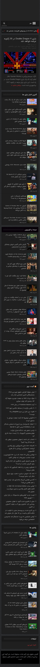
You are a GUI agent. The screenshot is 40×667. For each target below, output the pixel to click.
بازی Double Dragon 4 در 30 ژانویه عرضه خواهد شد (20, 40)
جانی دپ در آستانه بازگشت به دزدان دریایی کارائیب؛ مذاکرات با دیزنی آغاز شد (15, 299)
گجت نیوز (30, 386)
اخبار (32, 46)
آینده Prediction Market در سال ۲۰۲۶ (22, 404)
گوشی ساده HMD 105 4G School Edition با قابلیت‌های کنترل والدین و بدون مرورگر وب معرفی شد (20, 489)
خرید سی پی (32, 645)
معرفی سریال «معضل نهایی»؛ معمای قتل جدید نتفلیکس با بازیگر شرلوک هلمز (15, 362)
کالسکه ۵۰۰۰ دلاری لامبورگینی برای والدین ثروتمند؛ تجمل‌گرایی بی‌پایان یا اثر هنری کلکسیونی (21, 448)
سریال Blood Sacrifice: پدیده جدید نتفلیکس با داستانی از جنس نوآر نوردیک (15, 131)
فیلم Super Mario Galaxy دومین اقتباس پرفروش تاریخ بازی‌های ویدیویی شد (16, 374)
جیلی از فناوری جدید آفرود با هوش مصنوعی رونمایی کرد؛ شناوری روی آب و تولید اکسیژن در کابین (20, 504)
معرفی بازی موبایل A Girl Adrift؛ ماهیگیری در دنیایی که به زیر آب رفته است (16, 605)
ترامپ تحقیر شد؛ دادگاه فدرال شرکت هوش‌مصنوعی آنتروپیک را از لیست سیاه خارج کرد (19, 433)
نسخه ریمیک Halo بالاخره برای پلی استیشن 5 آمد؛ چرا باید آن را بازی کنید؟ (16, 573)
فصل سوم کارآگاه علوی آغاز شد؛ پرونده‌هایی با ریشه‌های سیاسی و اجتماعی (16, 266)
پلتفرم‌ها (24, 48)
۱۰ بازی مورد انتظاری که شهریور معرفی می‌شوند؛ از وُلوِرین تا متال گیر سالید (15, 186)
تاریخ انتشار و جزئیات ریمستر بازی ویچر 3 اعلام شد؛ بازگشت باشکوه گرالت (15, 143)
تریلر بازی (17, 46)
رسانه (29, 48)
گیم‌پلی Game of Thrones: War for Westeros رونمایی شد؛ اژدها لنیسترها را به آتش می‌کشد (15, 208)
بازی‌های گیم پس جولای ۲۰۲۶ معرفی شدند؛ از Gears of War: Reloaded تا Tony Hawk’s (16, 626)
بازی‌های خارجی (26, 46)
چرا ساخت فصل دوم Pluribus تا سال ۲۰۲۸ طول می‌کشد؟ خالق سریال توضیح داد (15, 288)
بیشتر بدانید (16, 85)
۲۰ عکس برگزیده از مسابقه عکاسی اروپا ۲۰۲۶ (20, 408)
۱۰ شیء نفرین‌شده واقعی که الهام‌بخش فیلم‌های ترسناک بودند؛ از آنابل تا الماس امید (15, 331)
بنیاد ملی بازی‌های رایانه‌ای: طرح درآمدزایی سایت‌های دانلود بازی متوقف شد (16, 155)
